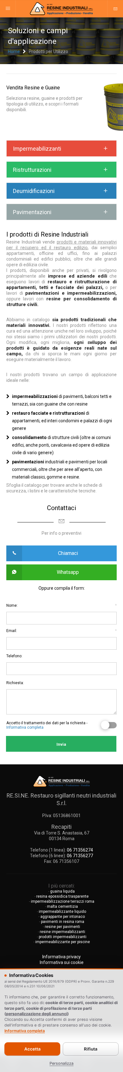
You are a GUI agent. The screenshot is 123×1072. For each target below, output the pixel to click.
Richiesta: (15, 683)
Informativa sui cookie (62, 962)
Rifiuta (90, 1048)
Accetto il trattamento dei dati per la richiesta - (46, 725)
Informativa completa (25, 727)
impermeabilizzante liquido (62, 911)
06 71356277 (80, 855)
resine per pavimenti (62, 926)
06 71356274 (80, 849)
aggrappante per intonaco (62, 916)
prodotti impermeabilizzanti (62, 937)
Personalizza (61, 1063)
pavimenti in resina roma (62, 921)
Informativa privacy (61, 956)
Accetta (32, 1048)
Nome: (61, 605)
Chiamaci (68, 553)
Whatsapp (68, 572)
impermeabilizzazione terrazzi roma (62, 901)
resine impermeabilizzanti (62, 932)
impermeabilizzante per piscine (62, 942)
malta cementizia (62, 906)
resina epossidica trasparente (62, 896)
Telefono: (14, 656)
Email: (61, 631)
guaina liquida (62, 891)
